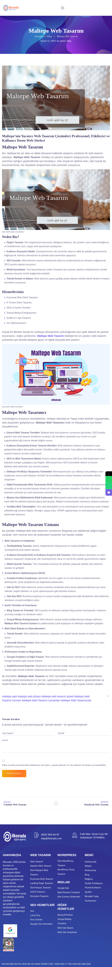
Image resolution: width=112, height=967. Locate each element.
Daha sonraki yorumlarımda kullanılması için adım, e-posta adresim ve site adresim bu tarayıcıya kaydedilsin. (54, 765)
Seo (32, 911)
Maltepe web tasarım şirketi (58, 696)
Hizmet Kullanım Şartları (93, 889)
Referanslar (90, 870)
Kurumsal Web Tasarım (41, 879)
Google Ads (63, 888)
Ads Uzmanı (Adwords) (68, 897)
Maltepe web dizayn (29, 696)
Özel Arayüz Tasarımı (40, 887)
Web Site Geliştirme (67, 932)
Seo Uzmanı (36, 919)
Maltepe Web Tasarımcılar (76, 700)
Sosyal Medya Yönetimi (64, 921)
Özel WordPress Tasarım (65, 863)
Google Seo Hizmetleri (41, 924)
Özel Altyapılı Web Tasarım (39, 872)
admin (62, 41)
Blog (49, 36)
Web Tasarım (36, 861)
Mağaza (89, 879)
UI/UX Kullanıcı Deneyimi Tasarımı (39, 894)
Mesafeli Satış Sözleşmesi (92, 898)
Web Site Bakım (65, 928)
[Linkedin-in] (19, 954)
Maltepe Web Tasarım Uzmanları (41, 700)
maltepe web (9, 696)
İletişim (88, 866)
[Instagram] (14, 954)
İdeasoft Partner (65, 915)
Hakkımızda (90, 861)
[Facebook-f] (9, 954)
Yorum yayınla (14, 773)
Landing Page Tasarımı (41, 883)
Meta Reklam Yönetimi (68, 892)
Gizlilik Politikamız (94, 883)
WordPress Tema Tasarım (65, 871)
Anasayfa (38, 36)
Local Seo (35, 915)
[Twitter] (4, 954)
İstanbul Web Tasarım (40, 866)
